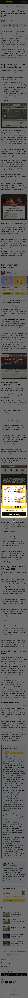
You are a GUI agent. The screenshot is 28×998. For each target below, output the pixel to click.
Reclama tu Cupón (14, 514)
